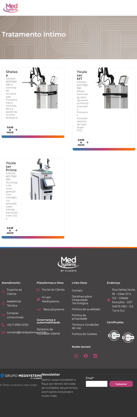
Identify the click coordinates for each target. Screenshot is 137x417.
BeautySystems (53, 309)
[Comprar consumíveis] (3, 315)
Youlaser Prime (11, 166)
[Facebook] (85, 356)
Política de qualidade (86, 309)
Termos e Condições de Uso (85, 326)
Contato (77, 290)
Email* (90, 378)
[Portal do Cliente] (38, 289)
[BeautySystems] (39, 309)
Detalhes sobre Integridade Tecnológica (82, 300)
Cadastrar (121, 384)
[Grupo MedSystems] (38, 299)
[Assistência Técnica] (3, 303)
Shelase (12, 73)
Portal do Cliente (53, 289)
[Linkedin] (95, 356)
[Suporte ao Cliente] (3, 291)
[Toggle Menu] (123, 8)
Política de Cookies (84, 334)
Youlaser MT (82, 75)
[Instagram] (76, 356)
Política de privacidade (79, 317)
